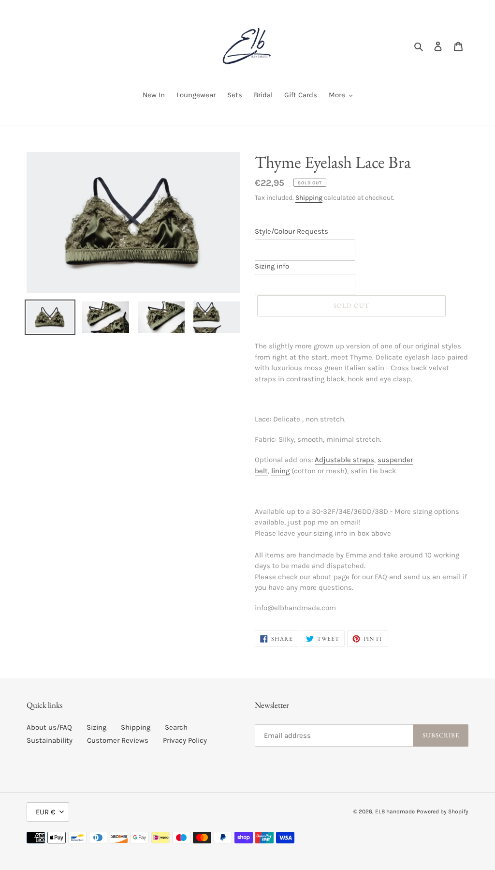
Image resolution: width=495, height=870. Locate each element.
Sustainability (50, 740)
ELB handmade (395, 811)
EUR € (45, 812)
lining (280, 470)
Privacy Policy (185, 740)
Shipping (308, 198)
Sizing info (272, 266)
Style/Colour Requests (291, 231)
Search (176, 727)
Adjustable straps (344, 459)
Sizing (96, 727)
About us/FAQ (49, 727)
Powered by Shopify (442, 811)
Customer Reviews (117, 740)
